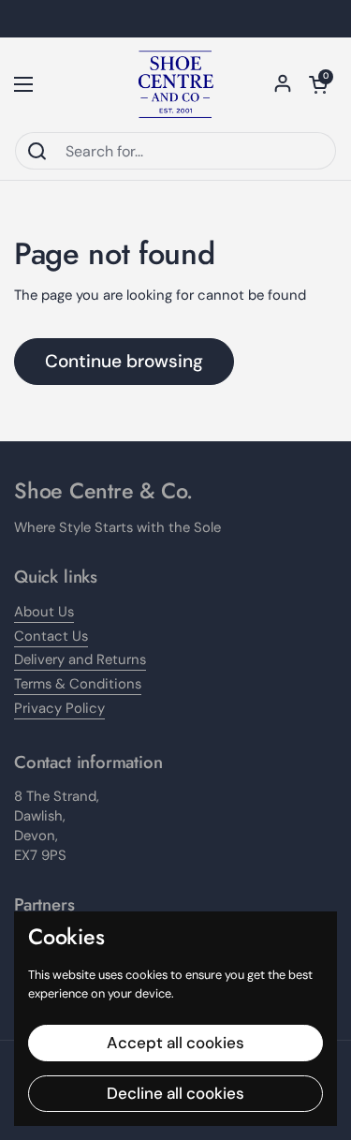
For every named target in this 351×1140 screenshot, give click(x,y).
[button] (318, 84)
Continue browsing (124, 361)
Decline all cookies (175, 1093)
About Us (44, 611)
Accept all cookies (175, 1042)
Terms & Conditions (77, 683)
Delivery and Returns (80, 659)
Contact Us (51, 636)
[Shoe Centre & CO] (176, 84)
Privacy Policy (59, 708)
